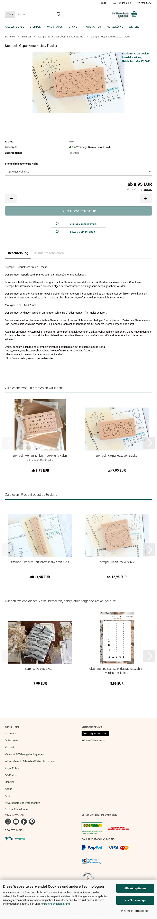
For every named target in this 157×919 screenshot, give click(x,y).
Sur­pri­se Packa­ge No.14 (40, 668)
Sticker (73, 26)
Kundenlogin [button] (123, 3)
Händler (9, 782)
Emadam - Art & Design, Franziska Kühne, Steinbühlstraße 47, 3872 (135, 57)
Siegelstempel (14, 26)
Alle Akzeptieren (135, 888)
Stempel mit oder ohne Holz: (21, 163)
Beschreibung (18, 253)
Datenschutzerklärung (57, 903)
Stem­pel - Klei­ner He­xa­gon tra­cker (116, 455)
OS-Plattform (12, 775)
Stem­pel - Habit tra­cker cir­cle (117, 562)
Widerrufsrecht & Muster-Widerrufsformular (30, 761)
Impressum (11, 733)
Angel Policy (12, 768)
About (8, 788)
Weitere (134, 26)
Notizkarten (92, 26)
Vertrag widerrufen (95, 733)
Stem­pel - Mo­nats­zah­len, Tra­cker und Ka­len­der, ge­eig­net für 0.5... (40, 457)
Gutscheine (11, 740)
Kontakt (9, 747)
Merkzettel (146, 3)
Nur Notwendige (135, 900)
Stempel (35, 26)
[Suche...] (59, 14)
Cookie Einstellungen (17, 809)
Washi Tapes (55, 26)
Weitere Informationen (135, 910)
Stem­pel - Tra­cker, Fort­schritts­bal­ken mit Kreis (40, 562)
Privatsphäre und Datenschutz (22, 802)
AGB (7, 795)
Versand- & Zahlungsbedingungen (24, 754)
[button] (104, 3)
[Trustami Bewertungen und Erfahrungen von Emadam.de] (15, 838)
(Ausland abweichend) (99, 147)
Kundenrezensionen (49, 253)
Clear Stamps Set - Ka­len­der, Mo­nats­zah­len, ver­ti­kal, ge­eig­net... (116, 670)
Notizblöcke (115, 26)
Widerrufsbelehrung (93, 740)
